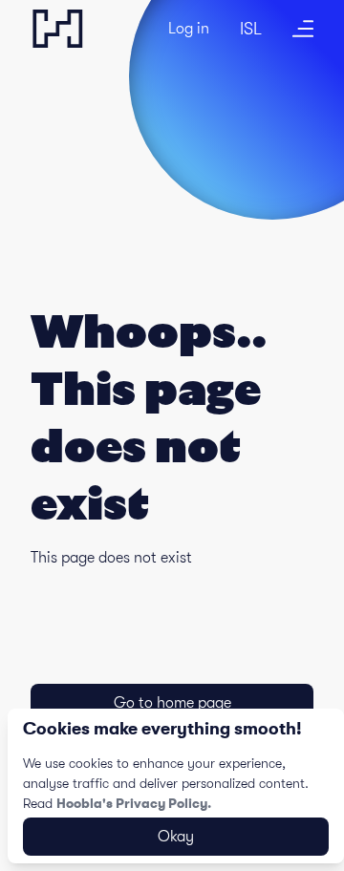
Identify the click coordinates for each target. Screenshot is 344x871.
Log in (188, 28)
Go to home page (172, 703)
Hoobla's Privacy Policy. (133, 803)
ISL (251, 28)
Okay (176, 836)
